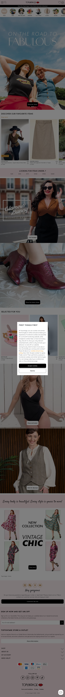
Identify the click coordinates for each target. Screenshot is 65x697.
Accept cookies (32, 366)
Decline (32, 371)
